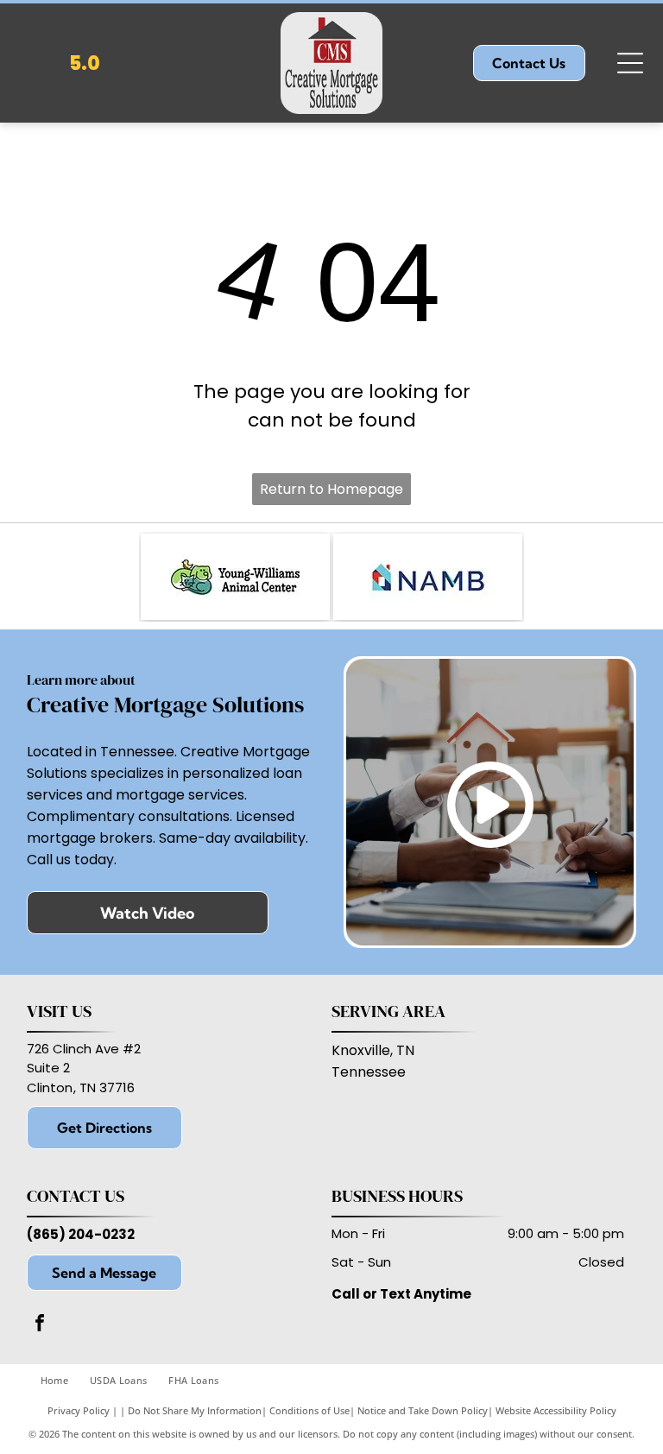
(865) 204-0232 (81, 1234)
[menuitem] (65, 1381)
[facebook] (40, 1325)
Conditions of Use (309, 1410)
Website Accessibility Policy (556, 1410)
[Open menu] (630, 63)
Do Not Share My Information (195, 1410)
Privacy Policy (78, 1410)
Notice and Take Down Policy (422, 1410)
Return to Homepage (331, 489)
